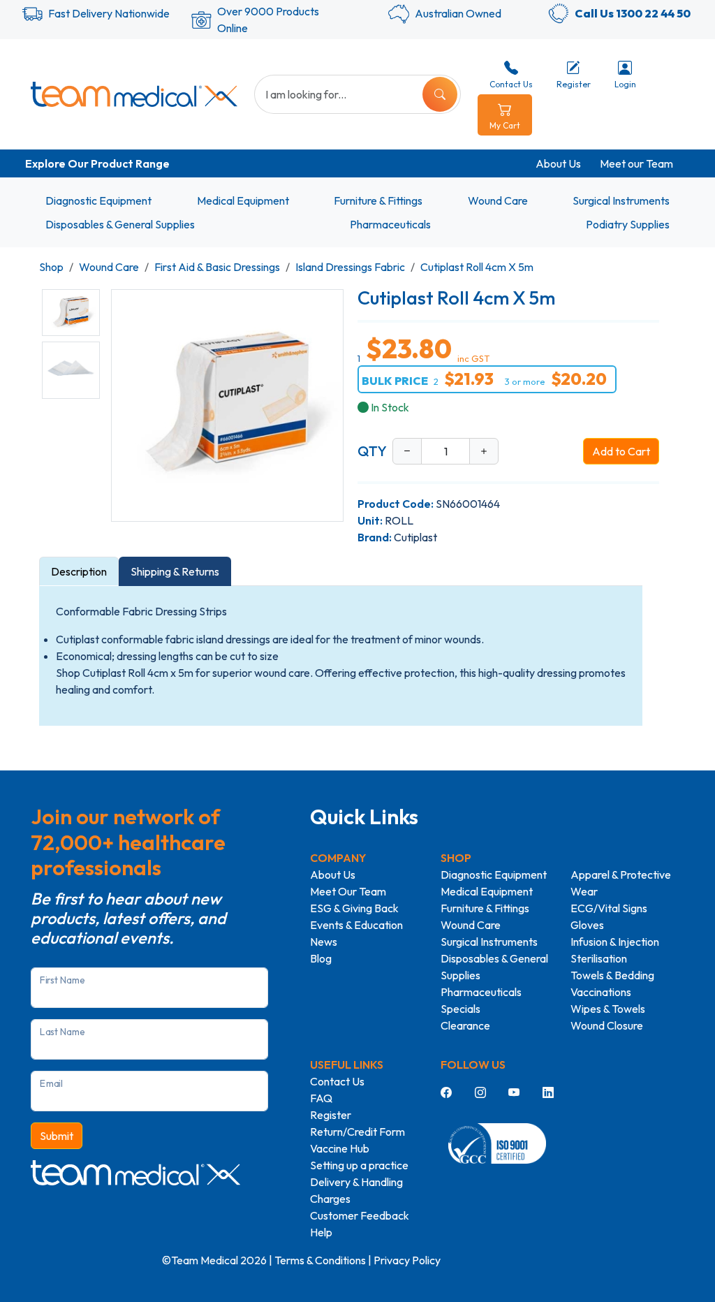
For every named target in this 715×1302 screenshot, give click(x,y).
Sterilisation (598, 958)
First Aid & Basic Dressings (217, 267)
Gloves (587, 925)
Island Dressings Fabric (350, 267)
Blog (321, 958)
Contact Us (337, 1081)
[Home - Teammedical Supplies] (134, 94)
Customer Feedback (359, 1215)
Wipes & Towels (607, 1009)
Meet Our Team (348, 891)
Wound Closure (606, 1025)
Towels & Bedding (612, 975)
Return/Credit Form (357, 1132)
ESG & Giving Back (354, 908)
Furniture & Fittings (378, 200)
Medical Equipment (243, 200)
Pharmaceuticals (390, 224)
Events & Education (356, 925)
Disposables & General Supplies (120, 224)
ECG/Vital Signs (608, 908)
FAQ (321, 1098)
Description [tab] (79, 571)
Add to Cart (621, 451)
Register (330, 1115)
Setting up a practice (359, 1165)
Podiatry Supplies (628, 224)
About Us (558, 163)
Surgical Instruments (621, 200)
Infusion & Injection (614, 942)
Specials (460, 1009)
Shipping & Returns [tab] (175, 571)
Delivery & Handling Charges (356, 1190)
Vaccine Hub (339, 1148)
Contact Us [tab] (511, 84)
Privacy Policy (407, 1260)
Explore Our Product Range (97, 163)
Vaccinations (600, 992)
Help (321, 1232)
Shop (51, 267)
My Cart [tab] (504, 125)
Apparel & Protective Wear (620, 883)
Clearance (465, 1025)
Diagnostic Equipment (98, 200)
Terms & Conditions (320, 1260)
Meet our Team (636, 163)
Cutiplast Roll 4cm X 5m (476, 267)
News (323, 942)
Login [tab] (625, 84)
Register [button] (573, 84)
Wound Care (498, 200)
